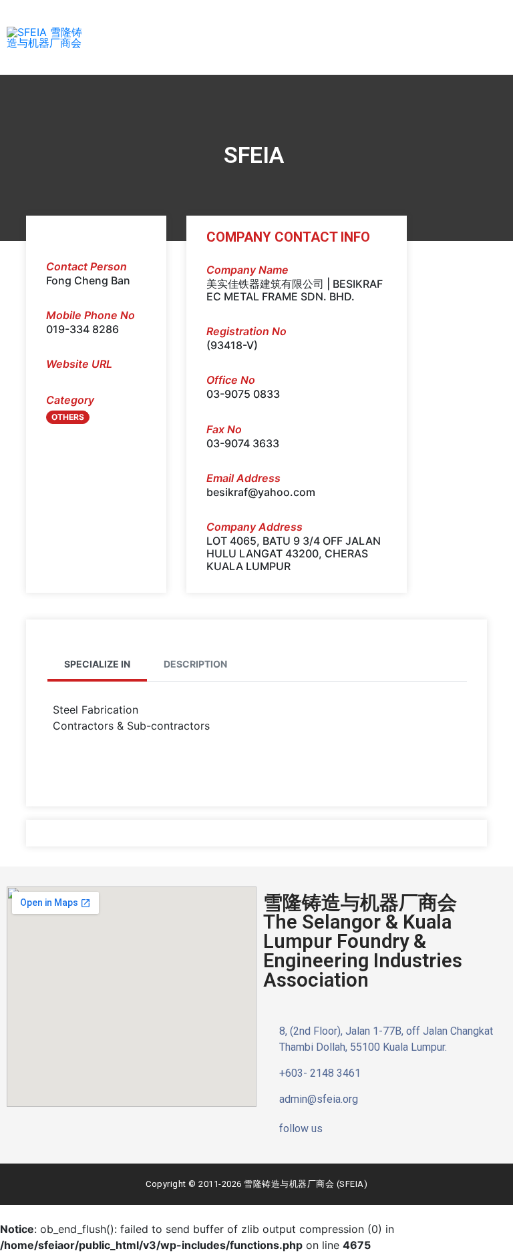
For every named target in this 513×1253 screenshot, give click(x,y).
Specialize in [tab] (97, 664)
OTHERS (67, 417)
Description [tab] (195, 664)
